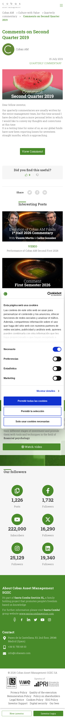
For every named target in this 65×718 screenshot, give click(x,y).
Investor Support (18, 703)
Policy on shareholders (47, 696)
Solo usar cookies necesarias (32, 421)
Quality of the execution (43, 692)
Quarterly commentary (45, 63)
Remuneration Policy (19, 696)
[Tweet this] (29, 192)
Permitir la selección (32, 411)
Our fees (54, 703)
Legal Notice (17, 699)
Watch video (33, 447)
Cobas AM (8, 12)
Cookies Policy (34, 699)
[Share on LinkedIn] (44, 192)
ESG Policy (52, 699)
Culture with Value (29, 12)
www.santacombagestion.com (36, 613)
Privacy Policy (19, 692)
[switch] (57, 359)
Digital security (38, 703)
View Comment (32, 151)
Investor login (48, 713)
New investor (17, 713)
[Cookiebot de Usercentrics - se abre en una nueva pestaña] (48, 294)
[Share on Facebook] (37, 192)
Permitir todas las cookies (32, 401)
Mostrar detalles (46, 391)
